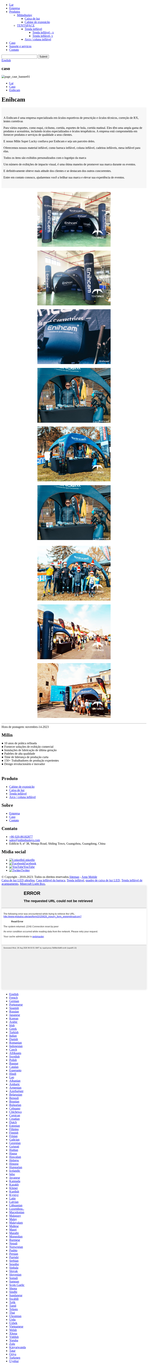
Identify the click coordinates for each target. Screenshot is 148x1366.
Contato (14, 49)
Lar (11, 4)
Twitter (25, 870)
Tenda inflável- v (42, 36)
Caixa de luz (32, 18)
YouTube (29, 866)
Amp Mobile (89, 876)
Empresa (14, 8)
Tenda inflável (33, 29)
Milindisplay (24, 15)
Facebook (30, 863)
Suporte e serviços (20, 46)
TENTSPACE (26, 25)
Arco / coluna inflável (38, 39)
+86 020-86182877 (21, 836)
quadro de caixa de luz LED (103, 880)
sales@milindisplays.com (24, 840)
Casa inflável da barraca (50, 880)
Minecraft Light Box (32, 883)
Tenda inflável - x (43, 32)
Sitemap (74, 876)
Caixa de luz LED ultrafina (18, 880)
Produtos (14, 11)
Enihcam (14, 90)
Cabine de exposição (37, 22)
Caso (12, 42)
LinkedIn (29, 860)
